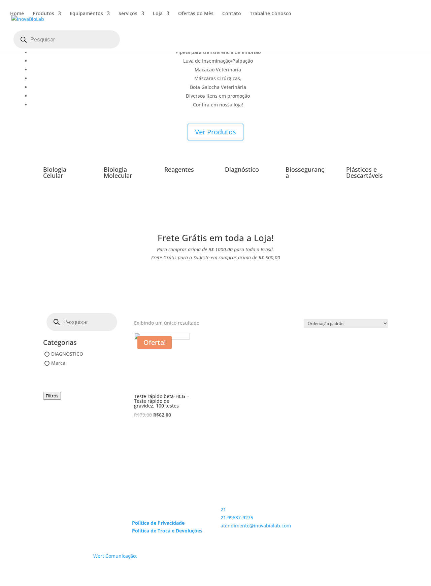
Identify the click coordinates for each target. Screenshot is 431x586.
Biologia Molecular (118, 172)
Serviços (128, 14)
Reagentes (179, 169)
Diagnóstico (242, 169)
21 (223, 509)
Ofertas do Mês (195, 14)
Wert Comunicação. (115, 556)
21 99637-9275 (237, 517)
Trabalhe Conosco (270, 14)
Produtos (43, 14)
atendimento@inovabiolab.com (256, 525)
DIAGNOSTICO (67, 354)
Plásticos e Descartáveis (364, 172)
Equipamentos (86, 14)
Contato (231, 14)
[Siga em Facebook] (328, 516)
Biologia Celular (54, 172)
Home (17, 14)
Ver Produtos (215, 131)
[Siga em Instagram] (314, 516)
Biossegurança (305, 172)
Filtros (52, 396)
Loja (158, 14)
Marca (58, 363)
